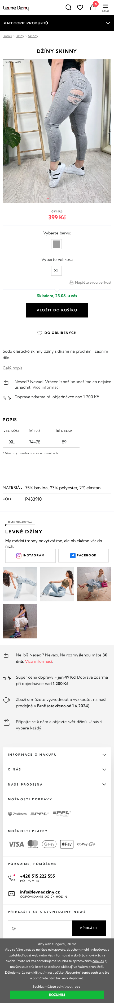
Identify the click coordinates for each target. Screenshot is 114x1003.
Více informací (45, 387)
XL (56, 270)
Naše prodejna (25, 784)
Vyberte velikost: (57, 259)
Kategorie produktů (26, 23)
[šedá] (56, 244)
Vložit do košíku (57, 310)
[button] (48, 198)
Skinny (33, 36)
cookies (98, 961)
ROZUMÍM (57, 995)
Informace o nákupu (32, 754)
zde (77, 986)
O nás (14, 769)
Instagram (34, 555)
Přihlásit (89, 928)
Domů (7, 36)
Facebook (87, 555)
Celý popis (12, 367)
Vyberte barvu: (57, 232)
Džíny (20, 36)
